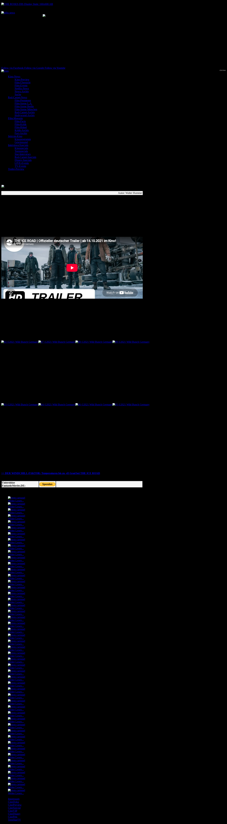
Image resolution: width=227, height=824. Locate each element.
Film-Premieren (23, 100)
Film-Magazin (15, 118)
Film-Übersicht (22, 82)
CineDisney (14, 813)
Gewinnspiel (21, 142)
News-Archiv (22, 91)
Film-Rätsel (21, 127)
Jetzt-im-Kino (15, 136)
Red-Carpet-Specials (25, 157)
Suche (18, 94)
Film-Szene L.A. (23, 103)
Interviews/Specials (18, 145)
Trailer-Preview (16, 169)
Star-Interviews (23, 154)
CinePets (12, 816)
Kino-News (14, 76)
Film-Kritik (20, 124)
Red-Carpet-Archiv (25, 112)
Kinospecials (21, 148)
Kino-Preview (22, 79)
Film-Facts (20, 121)
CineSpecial (14, 807)
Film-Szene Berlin (24, 106)
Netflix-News (22, 88)
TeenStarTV (14, 819)
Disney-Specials (23, 160)
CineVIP (12, 810)
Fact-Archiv (21, 133)
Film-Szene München (26, 109)
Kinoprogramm (23, 139)
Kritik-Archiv (22, 130)
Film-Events (21, 85)
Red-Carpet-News (17, 97)
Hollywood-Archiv (25, 115)
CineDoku (13, 801)
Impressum (13, 798)
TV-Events (20, 166)
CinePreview (15, 804)
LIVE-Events (22, 163)
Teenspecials (21, 151)
